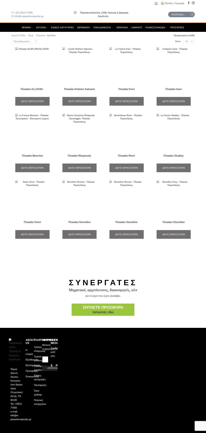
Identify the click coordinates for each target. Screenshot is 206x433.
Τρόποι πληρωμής (39, 349)
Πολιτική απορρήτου (40, 402)
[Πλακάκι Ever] (126, 92)
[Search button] (192, 14)
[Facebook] (188, 3)
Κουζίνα (41, 27)
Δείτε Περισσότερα (32, 101)
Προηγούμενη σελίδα (184, 35)
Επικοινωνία (32, 376)
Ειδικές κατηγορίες (62, 27)
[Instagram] (193, 3)
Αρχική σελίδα (18, 35)
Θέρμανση (83, 27)
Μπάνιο (26, 27)
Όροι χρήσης (38, 392)
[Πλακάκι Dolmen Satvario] (79, 92)
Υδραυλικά (122, 27)
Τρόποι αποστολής (40, 358)
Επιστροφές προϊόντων (40, 368)
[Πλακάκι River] (126, 158)
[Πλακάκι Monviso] (32, 158)
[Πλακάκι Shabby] (174, 158)
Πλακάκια (40, 35)
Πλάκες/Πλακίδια (155, 27)
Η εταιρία (29, 352)
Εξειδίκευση (32, 359)
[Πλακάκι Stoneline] (79, 225)
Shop (30, 35)
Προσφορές (177, 27)
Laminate (136, 27)
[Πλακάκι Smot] (32, 225)
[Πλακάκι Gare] (174, 92)
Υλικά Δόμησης (102, 27)
